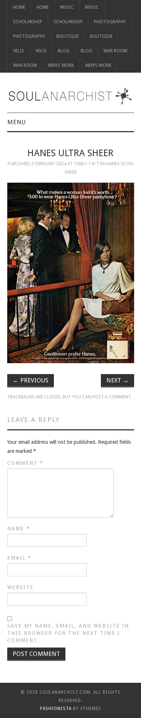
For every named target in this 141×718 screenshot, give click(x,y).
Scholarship (27, 21)
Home (19, 7)
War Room (115, 50)
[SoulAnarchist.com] (70, 96)
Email (19, 558)
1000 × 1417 (86, 163)
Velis (18, 50)
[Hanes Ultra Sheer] (70, 273)
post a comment (111, 396)
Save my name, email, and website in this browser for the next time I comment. (68, 633)
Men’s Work (61, 65)
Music (67, 7)
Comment (25, 463)
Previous (30, 380)
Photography (110, 21)
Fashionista (56, 708)
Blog (63, 50)
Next (117, 380)
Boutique (67, 36)
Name (18, 528)
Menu (16, 122)
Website (20, 587)
